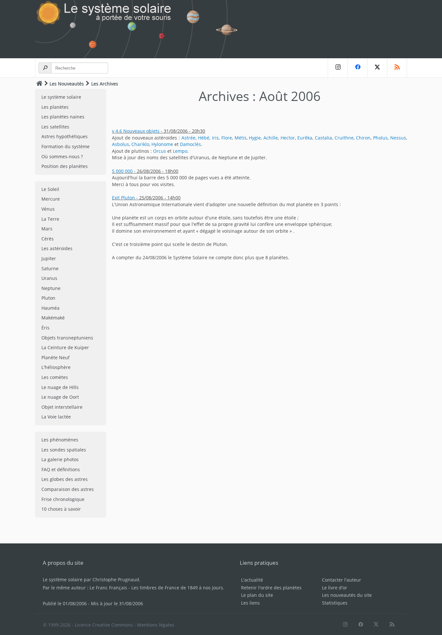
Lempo (180, 151)
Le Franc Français (108, 588)
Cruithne (344, 138)
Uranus (49, 278)
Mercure (50, 199)
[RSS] (397, 67)
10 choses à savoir (61, 509)
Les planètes (55, 107)
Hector (288, 138)
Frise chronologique (62, 499)
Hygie (255, 138)
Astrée (188, 138)
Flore (226, 138)
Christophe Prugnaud (116, 579)
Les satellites (55, 127)
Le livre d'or (334, 588)
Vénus (48, 209)
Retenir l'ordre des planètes (271, 588)
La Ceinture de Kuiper (65, 347)
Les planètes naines (62, 117)
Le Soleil (50, 189)
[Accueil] (39, 83)
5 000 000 (122, 171)
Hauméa (50, 308)
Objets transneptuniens (67, 338)
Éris (45, 328)
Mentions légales (155, 625)
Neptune (51, 288)
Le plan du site (257, 595)
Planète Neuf (55, 357)
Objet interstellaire (62, 407)
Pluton (48, 298)
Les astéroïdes (56, 248)
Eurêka (304, 138)
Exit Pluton (123, 198)
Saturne (50, 268)
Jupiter (48, 258)
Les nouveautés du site (347, 595)
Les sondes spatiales (63, 450)
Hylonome (162, 144)
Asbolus (120, 144)
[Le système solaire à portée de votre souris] (140, 29)
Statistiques (335, 603)
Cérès (47, 239)
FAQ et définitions (60, 469)
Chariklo (140, 144)
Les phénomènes (59, 440)
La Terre (50, 219)
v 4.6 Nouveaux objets (136, 131)
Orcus (159, 151)
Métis (241, 138)
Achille (270, 138)
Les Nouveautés (67, 84)
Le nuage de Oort (60, 397)
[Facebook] (357, 67)
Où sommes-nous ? (62, 156)
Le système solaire (61, 97)
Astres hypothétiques (64, 136)
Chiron (363, 138)
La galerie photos (60, 459)
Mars (46, 229)
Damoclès (190, 144)
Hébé (203, 138)
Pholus (380, 138)
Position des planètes (64, 166)
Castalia (323, 138)
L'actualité (252, 580)
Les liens (250, 603)
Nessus (398, 138)
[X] (377, 67)
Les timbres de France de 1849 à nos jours (177, 588)
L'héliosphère (56, 367)
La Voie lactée (56, 417)
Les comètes (54, 377)
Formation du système (65, 146)
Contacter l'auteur (341, 580)
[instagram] (338, 67)
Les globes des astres (64, 479)
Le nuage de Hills (60, 387)
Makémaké (53, 318)
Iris (215, 138)
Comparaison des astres (67, 489)
